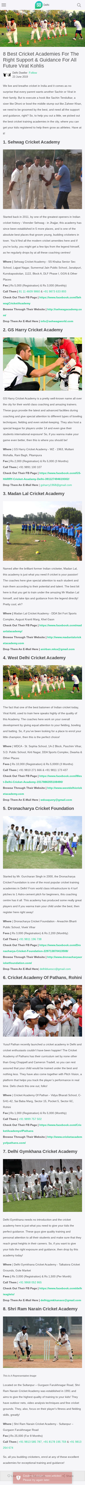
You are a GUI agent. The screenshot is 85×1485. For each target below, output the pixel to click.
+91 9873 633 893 (54, 291)
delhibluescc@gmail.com (55, 968)
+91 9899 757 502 (30, 1119)
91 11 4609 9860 (29, 291)
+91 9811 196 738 (30, 939)
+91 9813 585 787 (30, 1441)
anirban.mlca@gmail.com (58, 649)
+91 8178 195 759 (54, 1441)
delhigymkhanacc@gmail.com (61, 1300)
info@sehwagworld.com (57, 321)
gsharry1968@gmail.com (56, 485)
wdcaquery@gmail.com (56, 799)
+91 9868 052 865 (30, 1282)
